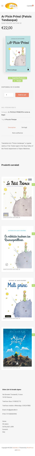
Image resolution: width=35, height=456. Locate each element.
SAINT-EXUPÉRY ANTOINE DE (11, 23)
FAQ (3, 432)
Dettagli (24, 127)
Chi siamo (5, 424)
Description (12, 127)
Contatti (5, 429)
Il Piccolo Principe (11, 119)
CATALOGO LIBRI (8, 427)
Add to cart (22, 95)
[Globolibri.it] (11, 6)
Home (4, 421)
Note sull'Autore (17, 133)
